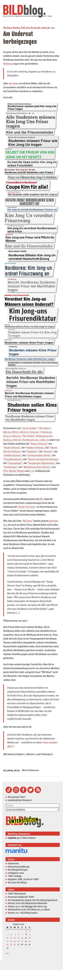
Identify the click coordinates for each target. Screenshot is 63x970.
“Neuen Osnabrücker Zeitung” (42, 459)
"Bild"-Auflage (15, 876)
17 (7, 941)
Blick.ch (24, 432)
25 (11, 944)
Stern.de (34, 432)
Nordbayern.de (30, 439)
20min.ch (44, 439)
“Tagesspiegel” (15, 463)
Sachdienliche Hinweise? (20, 800)
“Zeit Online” (28, 435)
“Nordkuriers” (10, 467)
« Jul (7, 953)
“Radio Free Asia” (27, 506)
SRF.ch (15, 432)
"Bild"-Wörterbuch (17, 893)
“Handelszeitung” (12, 459)
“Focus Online (28, 428)
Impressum (13, 863)
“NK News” (27, 520)
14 (22, 937)
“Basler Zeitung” (11, 447)
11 (11, 937)
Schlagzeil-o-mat (16, 873)
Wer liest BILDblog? (17, 882)
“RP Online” (44, 428)
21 (22, 941)
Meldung (8, 63)
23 (30, 941)
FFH (5, 470)
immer (16, 83)
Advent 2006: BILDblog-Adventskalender (27, 903)
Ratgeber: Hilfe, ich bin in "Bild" (23, 879)
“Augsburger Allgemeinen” (41, 463)
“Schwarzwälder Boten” (38, 455)
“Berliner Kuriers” (12, 455)
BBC (41, 499)
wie (10, 83)
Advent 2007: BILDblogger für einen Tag (27, 906)
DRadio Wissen (16, 470)
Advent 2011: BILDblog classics (23, 912)
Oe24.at (7, 435)
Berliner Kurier (11, 27)
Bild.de (7, 432)
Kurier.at (7, 439)
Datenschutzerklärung (18, 866)
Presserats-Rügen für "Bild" (21, 896)
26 (15, 944)
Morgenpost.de (44, 435)
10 (7, 937)
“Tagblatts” (32, 451)
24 (7, 944)
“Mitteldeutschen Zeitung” (37, 467)
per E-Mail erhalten (22, 837)
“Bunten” (48, 451)
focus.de (35, 27)
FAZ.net (25, 27)
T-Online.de (45, 432)
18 (11, 941)
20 (18, 941)
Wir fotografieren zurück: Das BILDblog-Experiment (33, 900)
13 (18, 937)
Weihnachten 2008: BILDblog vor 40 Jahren (29, 909)
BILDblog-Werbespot (18, 869)
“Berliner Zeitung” (34, 447)
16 (30, 937)
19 (15, 941)
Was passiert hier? (16, 797)
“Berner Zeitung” (38, 443)
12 (15, 937)
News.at (16, 435)
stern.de (45, 27)
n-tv (32, 470)
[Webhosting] (16, 852)
